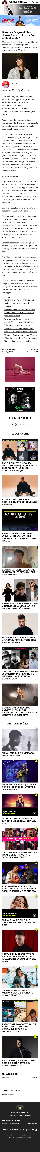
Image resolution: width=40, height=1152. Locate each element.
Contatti (19, 1135)
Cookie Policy (10, 1136)
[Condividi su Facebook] (16, 90)
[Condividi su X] (19, 90)
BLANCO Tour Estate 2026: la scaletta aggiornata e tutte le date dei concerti (20, 303)
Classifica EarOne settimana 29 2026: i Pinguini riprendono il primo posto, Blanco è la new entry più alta (20, 338)
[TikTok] (36, 1130)
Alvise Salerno (16, 84)
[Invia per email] (28, 90)
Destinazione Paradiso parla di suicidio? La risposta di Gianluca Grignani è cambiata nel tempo (18, 322)
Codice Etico (25, 1135)
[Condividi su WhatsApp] (13, 90)
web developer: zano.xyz (20, 1138)
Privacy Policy (33, 1135)
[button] (25, 90)
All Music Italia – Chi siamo (8, 1135)
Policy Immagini (20, 1136)
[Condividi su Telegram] (22, 90)
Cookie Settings (29, 1136)
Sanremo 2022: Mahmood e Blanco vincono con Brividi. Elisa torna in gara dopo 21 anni (19, 313)
